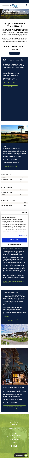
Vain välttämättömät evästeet (14, 244)
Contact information (14, 439)
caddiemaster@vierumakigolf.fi (15, 437)
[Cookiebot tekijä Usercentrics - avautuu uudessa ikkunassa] (21, 212)
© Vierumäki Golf (4, 453)
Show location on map (14, 428)
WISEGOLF (14, 53)
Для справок (6, 316)
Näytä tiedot (22, 235)
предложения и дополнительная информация (14, 407)
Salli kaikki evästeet (14, 239)
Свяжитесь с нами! (14, 14)
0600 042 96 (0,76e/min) (15, 435)
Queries (10, 86)
